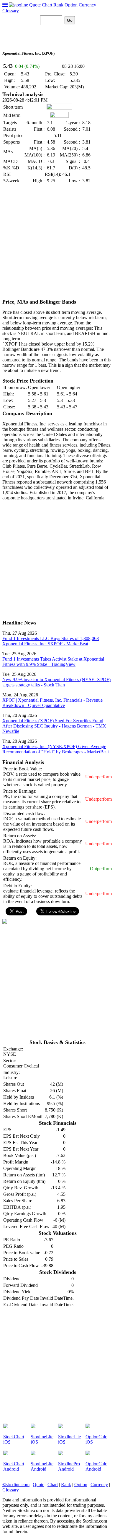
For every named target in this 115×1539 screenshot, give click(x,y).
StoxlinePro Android (69, 1466)
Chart (47, 4)
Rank (58, 4)
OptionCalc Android (96, 1466)
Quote (35, 4)
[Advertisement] (57, 241)
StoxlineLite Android (42, 1466)
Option (71, 4)
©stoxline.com (15, 1484)
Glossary (10, 10)
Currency (87, 4)
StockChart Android (13, 1466)
